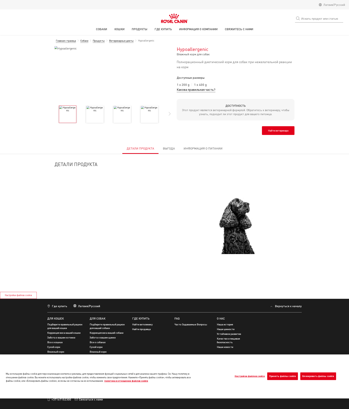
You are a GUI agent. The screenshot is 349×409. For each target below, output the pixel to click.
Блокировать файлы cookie (318, 376)
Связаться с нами (91, 399)
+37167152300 (61, 399)
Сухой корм (53, 346)
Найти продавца (141, 329)
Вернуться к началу (288, 306)
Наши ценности (225, 329)
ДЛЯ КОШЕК (55, 318)
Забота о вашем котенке (61, 337)
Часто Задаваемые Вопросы (190, 324)
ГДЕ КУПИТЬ (141, 318)
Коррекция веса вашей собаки (106, 332)
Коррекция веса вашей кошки (64, 332)
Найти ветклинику (142, 324)
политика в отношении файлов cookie (126, 380)
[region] (174, 376)
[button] (169, 116)
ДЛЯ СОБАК (97, 318)
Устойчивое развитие (229, 333)
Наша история (225, 324)
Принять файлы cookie (282, 376)
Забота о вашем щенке (103, 337)
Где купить (59, 306)
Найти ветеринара (278, 130)
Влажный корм (55, 351)
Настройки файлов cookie (18, 295)
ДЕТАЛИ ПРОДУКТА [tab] (140, 148)
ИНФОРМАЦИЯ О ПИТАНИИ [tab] (203, 148)
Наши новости (225, 346)
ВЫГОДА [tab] (169, 148)
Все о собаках (98, 342)
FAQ (177, 318)
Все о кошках (55, 342)
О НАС (221, 318)
